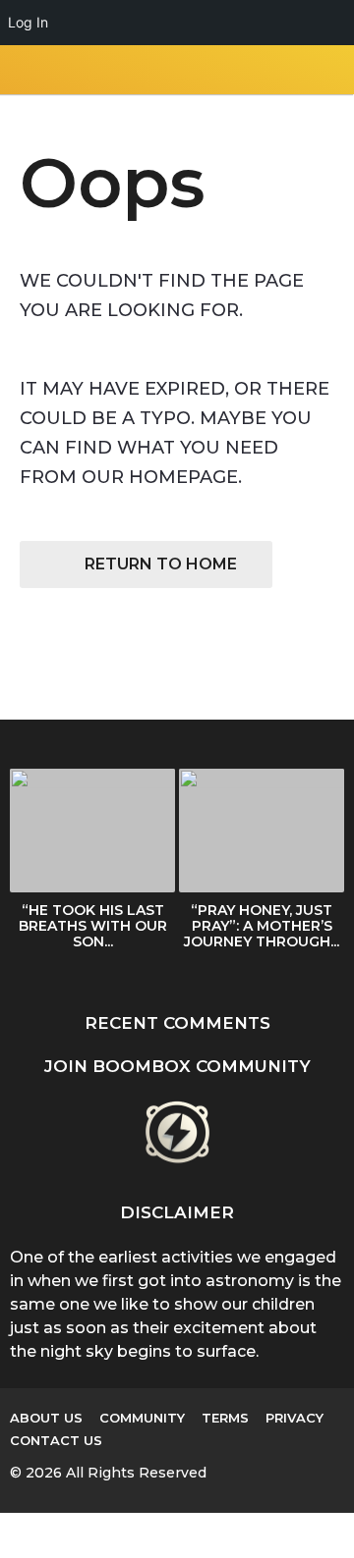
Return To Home (161, 564)
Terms (225, 1417)
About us (46, 1417)
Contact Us (56, 1440)
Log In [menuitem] (28, 22)
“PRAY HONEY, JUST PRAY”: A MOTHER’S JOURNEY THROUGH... (261, 925)
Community (142, 1417)
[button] (22, 69)
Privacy (295, 1417)
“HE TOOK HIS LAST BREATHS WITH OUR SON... (93, 925)
